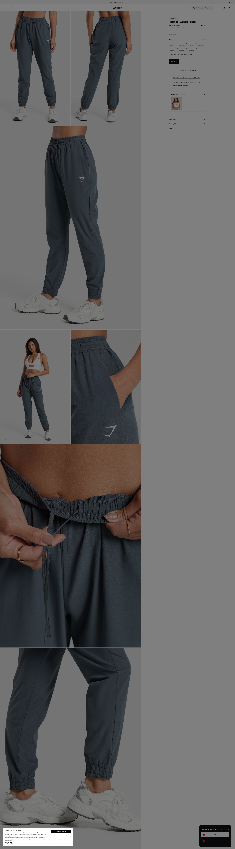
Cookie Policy (8, 842)
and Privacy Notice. (9, 843)
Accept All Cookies (61, 831)
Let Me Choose (61, 840)
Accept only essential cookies (61, 835)
